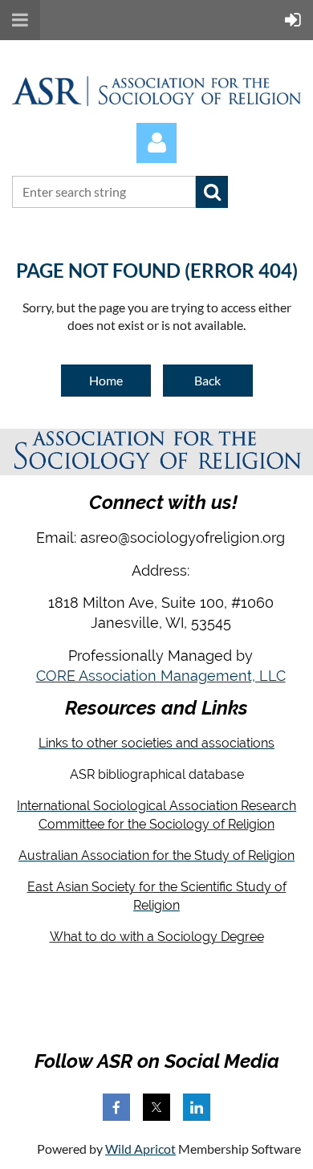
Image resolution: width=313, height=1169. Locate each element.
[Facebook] (116, 1107)
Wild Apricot (140, 1148)
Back (207, 380)
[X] (156, 1107)
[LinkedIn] (196, 1107)
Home (106, 380)
